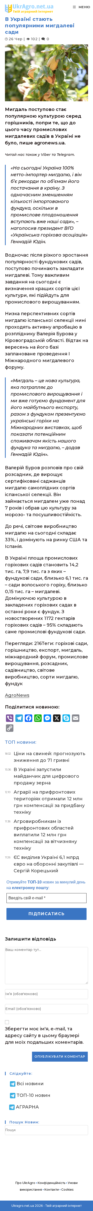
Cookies (67, 1189)
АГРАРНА (27, 1107)
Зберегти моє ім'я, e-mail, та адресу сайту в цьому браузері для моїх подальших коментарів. (44, 1035)
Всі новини (30, 1083)
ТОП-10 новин (33, 1095)
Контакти (51, 1189)
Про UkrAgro (25, 1183)
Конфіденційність (51, 1183)
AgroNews (17, 695)
